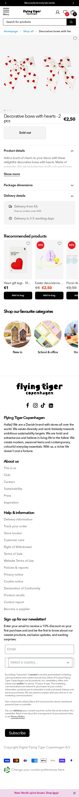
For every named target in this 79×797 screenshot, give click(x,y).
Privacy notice (13, 575)
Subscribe (17, 733)
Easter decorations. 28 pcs (47, 283)
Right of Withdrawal (18, 547)
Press (7, 496)
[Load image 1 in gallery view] (4, 110)
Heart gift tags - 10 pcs (16, 283)
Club (7, 475)
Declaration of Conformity (22, 588)
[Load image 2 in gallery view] (7, 110)
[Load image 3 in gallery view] (10, 110)
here (55, 793)
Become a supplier (17, 609)
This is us (10, 468)
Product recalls (14, 595)
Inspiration (11, 503)
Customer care (14, 540)
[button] (6, 12)
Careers (9, 482)
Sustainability (13, 489)
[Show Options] (68, 662)
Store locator (13, 533)
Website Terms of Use (19, 561)
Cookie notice (13, 582)
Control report (14, 602)
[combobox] (40, 662)
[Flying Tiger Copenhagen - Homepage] (32, 12)
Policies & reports (16, 568)
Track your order (15, 526)
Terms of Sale (13, 554)
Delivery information (18, 520)
